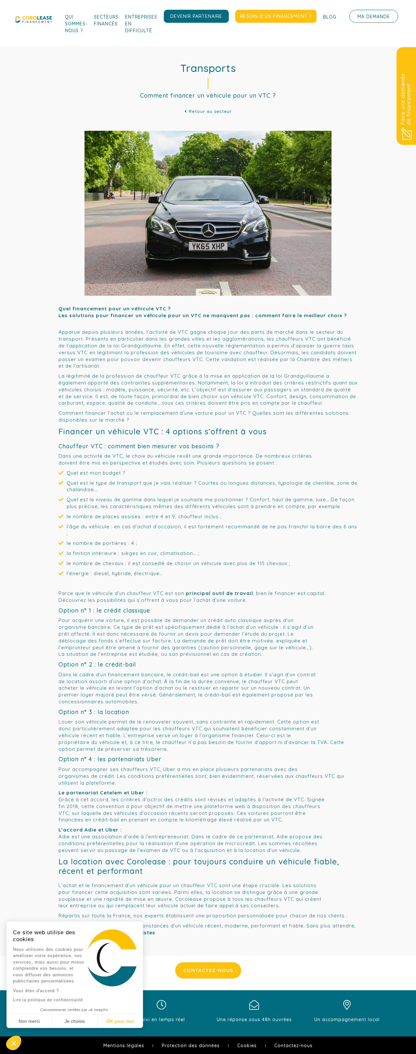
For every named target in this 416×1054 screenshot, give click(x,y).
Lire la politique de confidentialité (48, 1000)
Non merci (29, 1021)
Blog (329, 17)
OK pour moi (120, 1021)
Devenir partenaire (196, 16)
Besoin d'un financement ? (276, 16)
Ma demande (374, 17)
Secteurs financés (106, 20)
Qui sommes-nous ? (76, 24)
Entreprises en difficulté (141, 24)
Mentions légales (123, 1045)
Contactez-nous (208, 970)
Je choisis (75, 1021)
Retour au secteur (209, 111)
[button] (13, 1043)
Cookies (247, 1045)
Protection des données (191, 1045)
